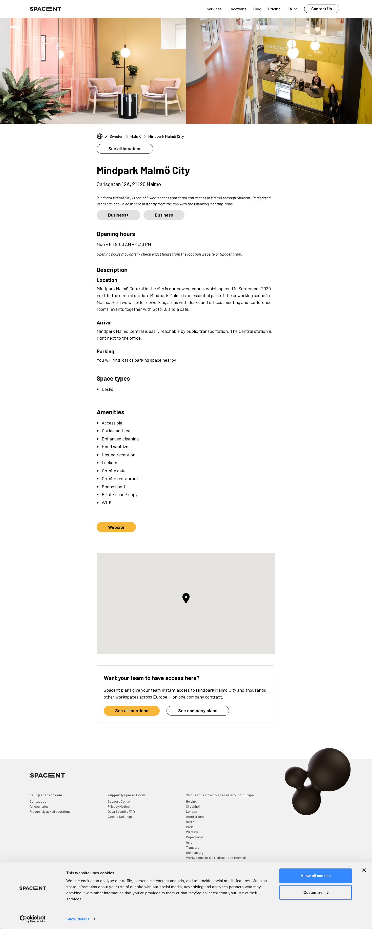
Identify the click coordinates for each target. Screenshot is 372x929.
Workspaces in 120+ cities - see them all (216, 857)
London (191, 811)
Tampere (192, 847)
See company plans (197, 710)
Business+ (118, 215)
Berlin (190, 822)
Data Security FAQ (121, 811)
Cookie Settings (120, 816)
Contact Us (321, 8)
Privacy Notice (119, 806)
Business (164, 215)
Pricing (274, 8)
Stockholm (194, 806)
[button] (186, 598)
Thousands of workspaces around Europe (220, 795)
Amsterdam (195, 816)
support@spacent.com (126, 795)
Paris (190, 827)
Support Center (119, 801)
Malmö (135, 136)
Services (214, 8)
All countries (39, 806)
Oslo (189, 842)
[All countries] (100, 136)
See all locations (124, 148)
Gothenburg (194, 852)
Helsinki (191, 801)
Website (116, 527)
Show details (77, 919)
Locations (237, 8)
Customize (312, 892)
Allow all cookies (315, 876)
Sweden (116, 136)
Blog (257, 8)
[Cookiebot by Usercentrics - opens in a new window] (33, 919)
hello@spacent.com (46, 795)
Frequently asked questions (50, 811)
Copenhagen (195, 837)
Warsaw (192, 832)
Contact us (38, 801)
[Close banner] (364, 870)
